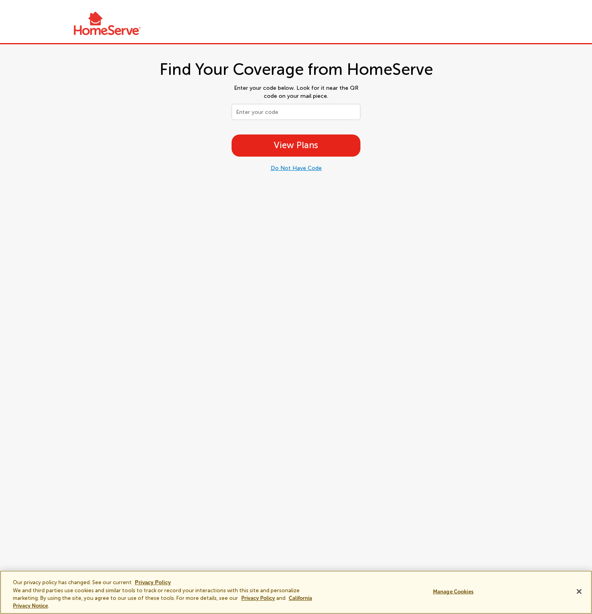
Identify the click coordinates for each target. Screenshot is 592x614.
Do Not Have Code (296, 168)
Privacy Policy (258, 598)
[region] (296, 592)
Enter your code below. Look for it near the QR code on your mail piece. (296, 92)
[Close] (579, 591)
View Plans (296, 145)
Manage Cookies (453, 592)
